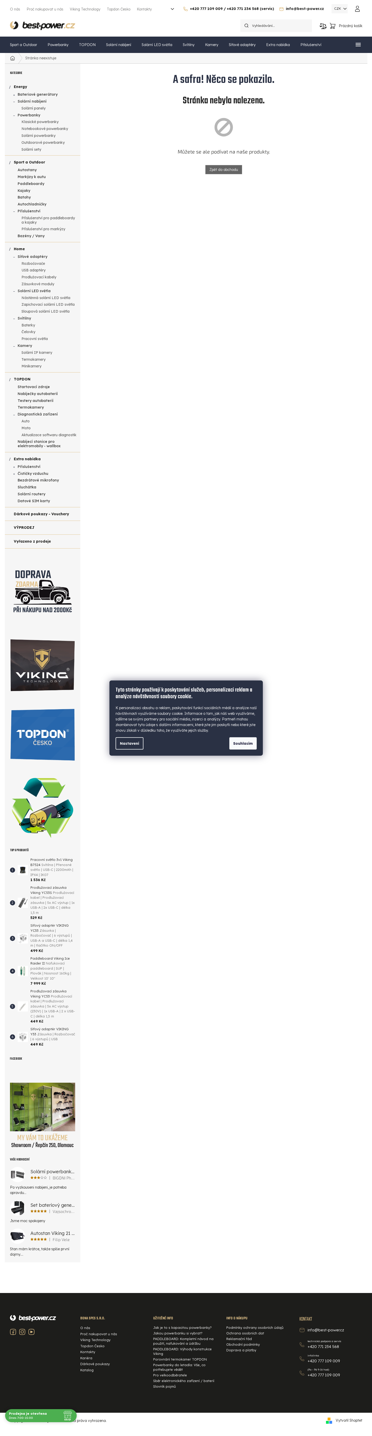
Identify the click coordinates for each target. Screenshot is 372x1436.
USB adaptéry (33, 270)
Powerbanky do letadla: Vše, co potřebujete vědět (179, 1367)
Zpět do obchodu (223, 169)
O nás (15, 9)
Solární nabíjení (32, 101)
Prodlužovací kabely (38, 277)
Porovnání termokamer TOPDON (180, 1359)
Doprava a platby (241, 1350)
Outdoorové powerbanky (43, 142)
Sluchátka (27, 487)
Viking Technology (85, 9)
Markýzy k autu (32, 176)
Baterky (28, 325)
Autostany (27, 170)
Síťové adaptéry (32, 256)
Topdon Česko (118, 9)
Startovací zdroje (34, 387)
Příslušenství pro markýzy (43, 229)
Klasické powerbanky (40, 121)
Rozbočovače (33, 263)
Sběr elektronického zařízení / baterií (183, 1381)
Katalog (87, 1370)
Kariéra (86, 1358)
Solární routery (31, 494)
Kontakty (144, 9)
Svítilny (24, 318)
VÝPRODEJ (24, 527)
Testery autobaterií (35, 400)
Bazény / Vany (31, 236)
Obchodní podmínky (243, 1344)
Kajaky (24, 190)
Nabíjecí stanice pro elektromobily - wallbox (39, 443)
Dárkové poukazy (95, 1364)
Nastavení (129, 743)
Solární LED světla (34, 291)
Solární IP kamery (36, 352)
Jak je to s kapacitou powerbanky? (182, 1327)
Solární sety (31, 149)
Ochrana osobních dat (245, 1333)
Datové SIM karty (34, 501)
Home (19, 249)
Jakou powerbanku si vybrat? (177, 1333)
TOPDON (22, 379)
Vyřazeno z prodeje (32, 541)
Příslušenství (29, 211)
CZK (338, 8)
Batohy (24, 197)
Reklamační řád (239, 1339)
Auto (25, 421)
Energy (20, 86)
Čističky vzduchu (33, 473)
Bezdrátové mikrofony (38, 480)
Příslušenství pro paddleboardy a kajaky (48, 220)
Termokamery (33, 359)
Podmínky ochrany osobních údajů (255, 1327)
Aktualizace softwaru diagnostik (48, 435)
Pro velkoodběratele (170, 1375)
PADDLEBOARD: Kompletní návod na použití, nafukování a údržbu (183, 1341)
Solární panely (33, 108)
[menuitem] (23, 45)
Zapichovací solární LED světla (48, 304)
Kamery (25, 345)
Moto (26, 428)
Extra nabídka (27, 459)
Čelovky (28, 332)
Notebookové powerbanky (44, 128)
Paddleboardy (31, 183)
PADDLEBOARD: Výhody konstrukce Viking (182, 1351)
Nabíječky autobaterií (38, 393)
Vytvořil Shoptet (349, 1420)
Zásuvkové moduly (37, 284)
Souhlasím (243, 743)
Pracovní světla (34, 338)
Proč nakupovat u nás (45, 9)
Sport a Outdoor (29, 162)
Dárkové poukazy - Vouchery (41, 514)
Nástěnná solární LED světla (45, 297)
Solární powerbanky (38, 135)
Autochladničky (32, 204)
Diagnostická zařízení (38, 414)
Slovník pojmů (164, 1386)
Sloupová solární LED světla (45, 311)
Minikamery (31, 366)
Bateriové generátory (38, 94)
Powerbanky (29, 115)
